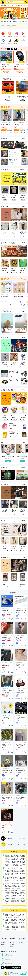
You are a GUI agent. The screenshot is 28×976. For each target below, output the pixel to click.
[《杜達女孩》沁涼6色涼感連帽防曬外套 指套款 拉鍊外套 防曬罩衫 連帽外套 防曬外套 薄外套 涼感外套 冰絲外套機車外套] (12, 451)
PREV (1, 92)
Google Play (16, 967)
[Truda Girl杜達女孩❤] (8, 453)
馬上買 (23, 243)
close (2, 973)
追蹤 (8, 461)
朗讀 (25, 8)
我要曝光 (24, 49)
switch (23, 844)
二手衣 (17, 844)
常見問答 (12, 942)
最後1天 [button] (5, 199)
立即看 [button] (6, 180)
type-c (24, 838)
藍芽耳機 (10, 844)
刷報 (3, 838)
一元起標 (10, 838)
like (7, 132)
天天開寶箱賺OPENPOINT (13, 25)
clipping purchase (10, 132)
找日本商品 (22, 337)
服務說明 (3, 944)
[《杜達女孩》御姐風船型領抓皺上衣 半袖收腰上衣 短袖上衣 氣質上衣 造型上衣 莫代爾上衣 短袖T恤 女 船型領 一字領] (12, 446)
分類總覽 (3, 5)
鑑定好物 (18, 5)
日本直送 (10, 5)
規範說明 (18, 888)
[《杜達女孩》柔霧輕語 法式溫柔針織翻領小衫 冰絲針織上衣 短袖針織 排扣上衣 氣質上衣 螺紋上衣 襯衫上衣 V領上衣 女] (5, 448)
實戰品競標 (22, 170)
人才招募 (21, 942)
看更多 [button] (6, 217)
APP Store (6, 967)
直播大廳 (23, 467)
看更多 (23, 79)
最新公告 (12, 947)
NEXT (27, 92)
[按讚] (11, 326)
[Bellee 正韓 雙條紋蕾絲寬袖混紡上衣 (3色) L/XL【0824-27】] (20, 448)
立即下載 (23, 973)
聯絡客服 (12, 944)
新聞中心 (3, 942)
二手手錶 (18, 838)
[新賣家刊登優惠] (14, 13)
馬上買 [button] (5, 272)
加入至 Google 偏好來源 (25, 12)
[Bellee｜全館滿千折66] (23, 453)
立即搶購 (6, 72)
